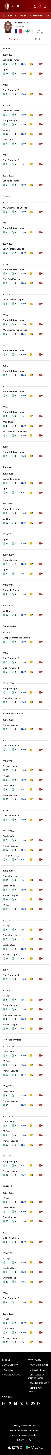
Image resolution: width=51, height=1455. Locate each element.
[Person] (45, 6)
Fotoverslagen (39, 1365)
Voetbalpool (12, 1374)
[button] (40, 6)
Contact (9, 1369)
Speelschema (37, 1369)
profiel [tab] (38, 39)
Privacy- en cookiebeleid (24, 1425)
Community (11, 1365)
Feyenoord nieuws (18, 1430)
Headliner (34, 1430)
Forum (22, 15)
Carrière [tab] (13, 39)
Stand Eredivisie (39, 1383)
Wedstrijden (36, 15)
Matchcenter (9, 15)
